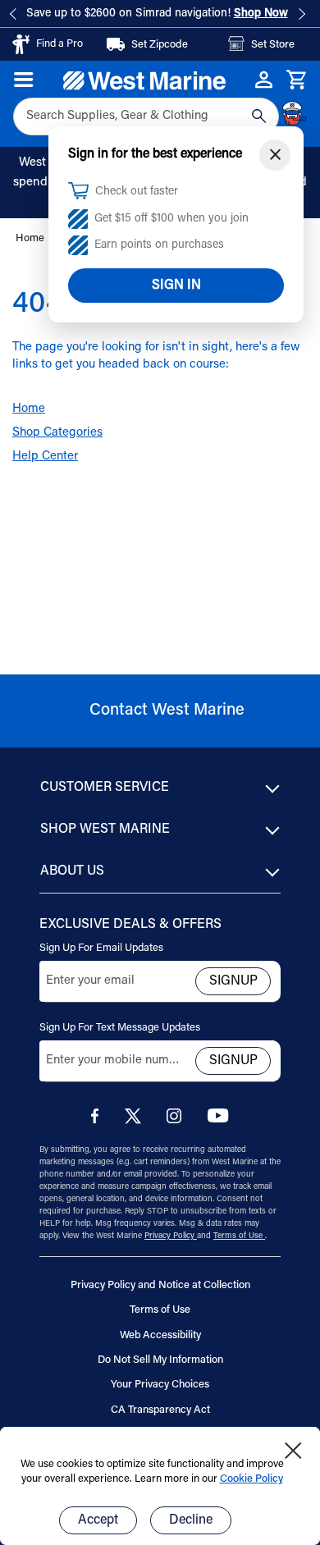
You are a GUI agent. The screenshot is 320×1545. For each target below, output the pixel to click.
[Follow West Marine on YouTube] (218, 1119)
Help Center (45, 456)
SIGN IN (176, 285)
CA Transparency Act (160, 1410)
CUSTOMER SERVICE (104, 787)
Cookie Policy (251, 1479)
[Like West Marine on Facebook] (98, 1120)
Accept (98, 1520)
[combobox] (127, 116)
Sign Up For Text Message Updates (119, 1027)
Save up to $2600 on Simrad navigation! (157, 14)
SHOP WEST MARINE (105, 829)
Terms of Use (239, 1236)
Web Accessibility (160, 1335)
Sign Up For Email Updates (101, 948)
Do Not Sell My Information (160, 1360)
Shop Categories (57, 433)
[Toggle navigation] (24, 79)
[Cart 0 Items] (296, 80)
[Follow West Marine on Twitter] (136, 1121)
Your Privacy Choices (160, 1384)
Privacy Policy (170, 1236)
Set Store (273, 44)
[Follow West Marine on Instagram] (177, 1120)
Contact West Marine (167, 710)
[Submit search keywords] (259, 116)
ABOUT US (72, 871)
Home (31, 238)
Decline (191, 1520)
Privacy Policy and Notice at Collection (160, 1285)
